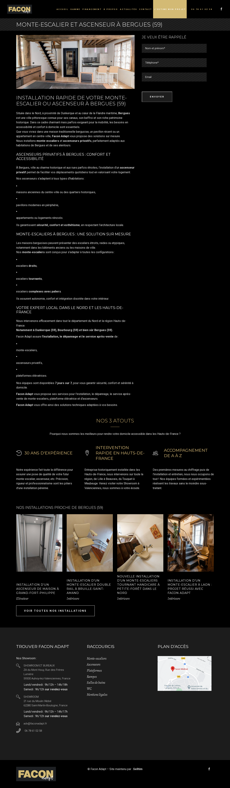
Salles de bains (96, 682)
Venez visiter (107, 483)
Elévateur (22, 598)
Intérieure (73, 598)
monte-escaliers (26, 350)
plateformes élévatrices (31, 375)
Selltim (137, 769)
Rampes (92, 676)
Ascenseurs (93, 664)
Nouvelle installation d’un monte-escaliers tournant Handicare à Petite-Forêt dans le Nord (138, 585)
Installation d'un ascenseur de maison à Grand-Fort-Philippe (37, 589)
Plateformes (94, 670)
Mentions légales (97, 694)
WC (89, 688)
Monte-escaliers (96, 658)
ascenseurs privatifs (29, 363)
